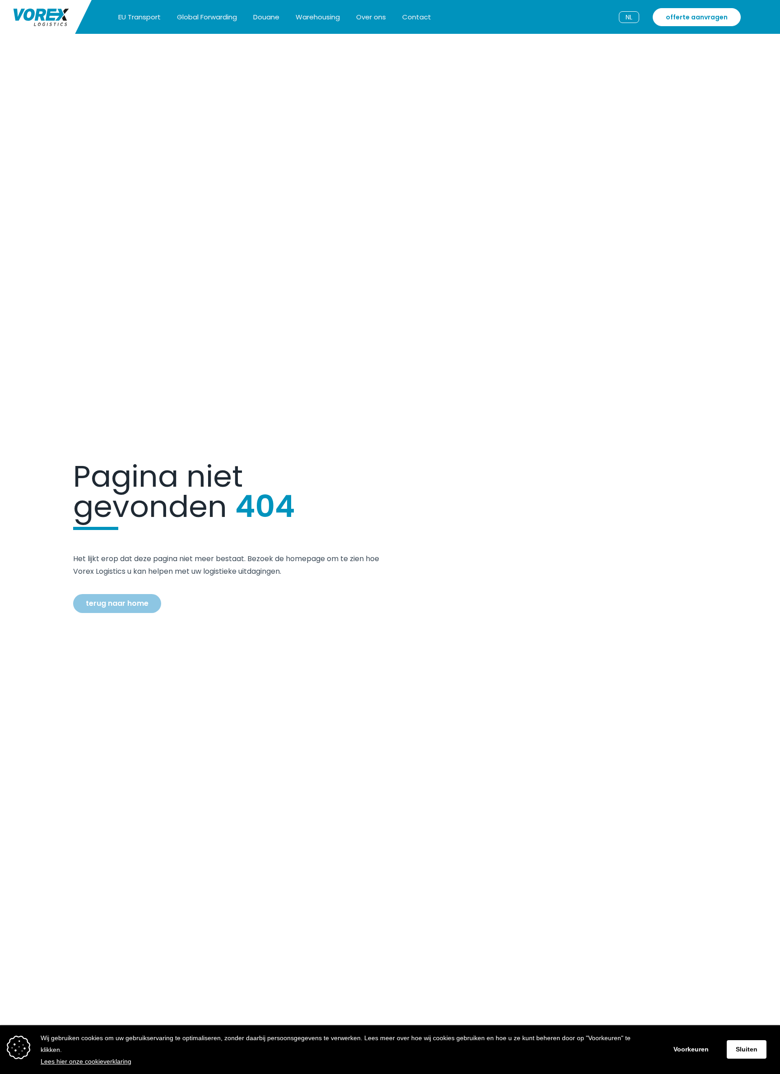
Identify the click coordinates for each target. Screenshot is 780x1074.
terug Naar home (117, 603)
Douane (266, 17)
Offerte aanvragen (697, 17)
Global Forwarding (207, 17)
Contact (416, 17)
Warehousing (318, 17)
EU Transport (139, 17)
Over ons (371, 17)
